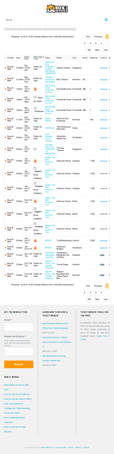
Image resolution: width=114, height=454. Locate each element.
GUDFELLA (49, 128)
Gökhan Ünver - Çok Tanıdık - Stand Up (50, 264)
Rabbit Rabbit (48, 119)
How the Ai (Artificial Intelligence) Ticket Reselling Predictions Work (17, 408)
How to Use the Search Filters (17, 399)
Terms (70, 447)
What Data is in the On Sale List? (16, 387)
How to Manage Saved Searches (14, 420)
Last (106, 50)
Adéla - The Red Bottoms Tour (50, 160)
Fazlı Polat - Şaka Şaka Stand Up (50, 255)
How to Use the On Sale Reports (15, 429)
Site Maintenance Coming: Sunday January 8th (54, 358)
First (88, 37)
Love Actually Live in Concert (48, 137)
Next (97, 50)
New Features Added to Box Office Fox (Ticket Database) (55, 325)
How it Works (60, 447)
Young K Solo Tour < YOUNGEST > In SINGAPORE (50, 149)
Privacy (78, 447)
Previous (98, 37)
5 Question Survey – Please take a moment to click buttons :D (56, 342)
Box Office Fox (47, 447)
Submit (18, 364)
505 (89, 50)
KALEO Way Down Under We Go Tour (50, 89)
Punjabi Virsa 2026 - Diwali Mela (50, 79)
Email (7, 320)
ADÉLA (48, 240)
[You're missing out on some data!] (5, 68)
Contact (86, 447)
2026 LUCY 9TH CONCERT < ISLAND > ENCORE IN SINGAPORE (50, 68)
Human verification (14, 336)
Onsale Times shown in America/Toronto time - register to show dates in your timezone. (40, 29)
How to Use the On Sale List (17, 394)
